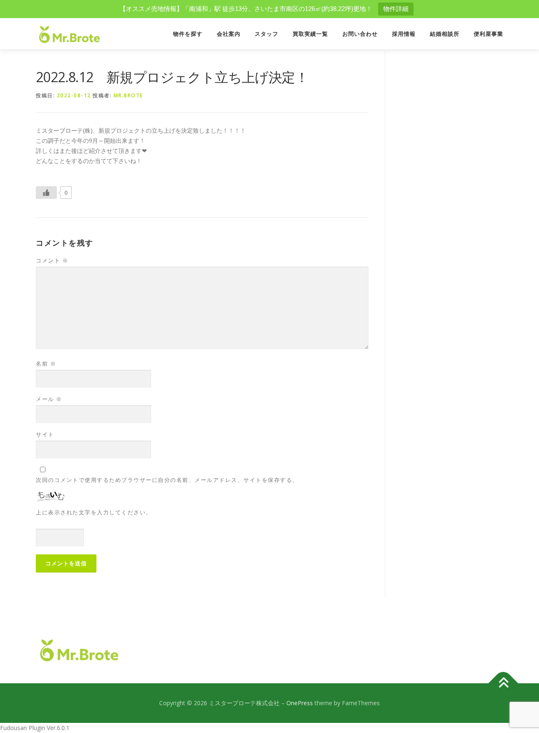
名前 (46, 363)
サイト (45, 434)
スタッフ (266, 34)
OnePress (299, 703)
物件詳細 (395, 8)
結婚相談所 (444, 34)
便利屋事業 (488, 34)
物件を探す (188, 34)
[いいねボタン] (46, 192)
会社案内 (228, 34)
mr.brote (128, 95)
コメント (52, 260)
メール (49, 399)
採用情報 (404, 34)
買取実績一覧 (310, 34)
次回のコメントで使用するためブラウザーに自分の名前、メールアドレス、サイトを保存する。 (167, 480)
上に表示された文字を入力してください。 (94, 512)
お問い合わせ (360, 34)
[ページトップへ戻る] (503, 683)
